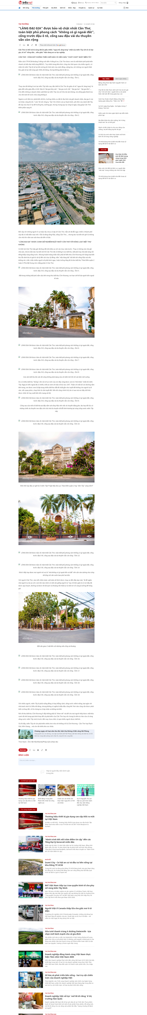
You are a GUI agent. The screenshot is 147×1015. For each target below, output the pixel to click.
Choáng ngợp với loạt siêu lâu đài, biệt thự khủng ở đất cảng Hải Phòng (61, 731)
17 (123, 101)
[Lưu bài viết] (36, 45)
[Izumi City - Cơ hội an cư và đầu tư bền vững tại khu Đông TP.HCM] (30, 867)
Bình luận (23, 750)
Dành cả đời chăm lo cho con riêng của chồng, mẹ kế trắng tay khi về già (111, 128)
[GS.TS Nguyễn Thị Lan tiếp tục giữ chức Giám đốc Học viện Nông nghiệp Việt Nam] (85, 790)
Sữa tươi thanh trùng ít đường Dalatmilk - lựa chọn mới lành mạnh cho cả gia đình (68, 932)
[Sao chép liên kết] (32, 45)
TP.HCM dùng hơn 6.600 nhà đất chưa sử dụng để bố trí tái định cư (112, 143)
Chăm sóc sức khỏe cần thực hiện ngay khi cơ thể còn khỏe (66, 801)
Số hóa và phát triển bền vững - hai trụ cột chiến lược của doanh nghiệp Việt (69, 976)
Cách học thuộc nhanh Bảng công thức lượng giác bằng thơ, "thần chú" (111, 100)
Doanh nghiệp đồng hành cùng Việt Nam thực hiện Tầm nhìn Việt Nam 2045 (68, 955)
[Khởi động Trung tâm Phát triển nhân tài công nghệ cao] (47, 790)
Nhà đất (48, 859)
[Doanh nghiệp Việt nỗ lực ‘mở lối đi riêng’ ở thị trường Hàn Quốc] (30, 1001)
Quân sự (91, 8)
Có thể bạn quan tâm (28, 781)
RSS (127, 8)
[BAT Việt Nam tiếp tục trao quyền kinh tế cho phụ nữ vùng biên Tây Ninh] (30, 890)
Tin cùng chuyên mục (28, 809)
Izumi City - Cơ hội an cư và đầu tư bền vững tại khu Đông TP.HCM (68, 863)
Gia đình (54, 8)
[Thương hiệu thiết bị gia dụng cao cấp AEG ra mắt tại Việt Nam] (27, 790)
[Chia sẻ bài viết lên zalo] (24, 45)
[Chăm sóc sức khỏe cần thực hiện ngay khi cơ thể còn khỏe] (66, 790)
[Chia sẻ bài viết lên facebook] (20, 45)
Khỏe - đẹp (72, 8)
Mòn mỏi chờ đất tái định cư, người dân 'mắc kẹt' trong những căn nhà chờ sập (111, 169)
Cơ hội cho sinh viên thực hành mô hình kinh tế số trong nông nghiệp (111, 135)
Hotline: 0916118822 (93, 3)
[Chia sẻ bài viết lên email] (28, 45)
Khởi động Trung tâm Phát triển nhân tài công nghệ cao (46, 801)
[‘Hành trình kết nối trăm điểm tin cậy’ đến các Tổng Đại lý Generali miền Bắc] (30, 844)
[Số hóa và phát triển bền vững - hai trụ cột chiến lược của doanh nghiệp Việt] (30, 980)
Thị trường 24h (50, 813)
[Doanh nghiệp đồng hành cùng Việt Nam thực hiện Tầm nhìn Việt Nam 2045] (30, 959)
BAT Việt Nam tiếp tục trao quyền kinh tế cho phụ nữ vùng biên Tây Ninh (69, 886)
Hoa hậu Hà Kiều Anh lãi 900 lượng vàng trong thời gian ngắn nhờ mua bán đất (122, 158)
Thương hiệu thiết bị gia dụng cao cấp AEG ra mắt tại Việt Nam (27, 801)
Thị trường (36, 8)
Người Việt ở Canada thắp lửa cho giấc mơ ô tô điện (68, 909)
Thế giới (45, 8)
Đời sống (26, 8)
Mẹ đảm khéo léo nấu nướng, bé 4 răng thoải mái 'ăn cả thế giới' (111, 121)
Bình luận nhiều (121, 79)
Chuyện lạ (82, 8)
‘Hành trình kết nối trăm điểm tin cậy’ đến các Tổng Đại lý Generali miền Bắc (68, 840)
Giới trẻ (62, 8)
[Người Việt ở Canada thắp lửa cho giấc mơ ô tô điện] (30, 913)
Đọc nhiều (106, 79)
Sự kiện (100, 8)
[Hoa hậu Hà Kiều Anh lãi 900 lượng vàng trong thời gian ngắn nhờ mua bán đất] (106, 158)
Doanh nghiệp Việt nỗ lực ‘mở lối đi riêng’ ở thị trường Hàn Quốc (68, 997)
